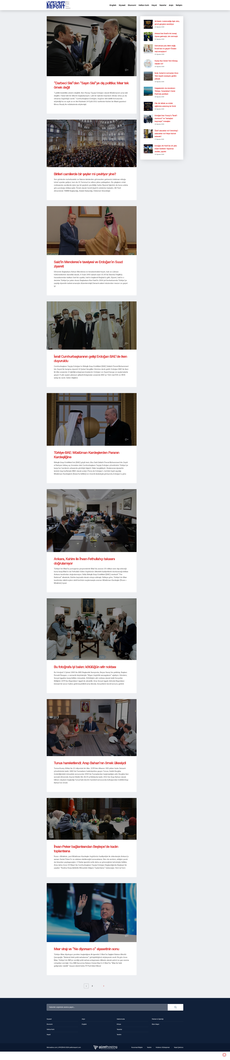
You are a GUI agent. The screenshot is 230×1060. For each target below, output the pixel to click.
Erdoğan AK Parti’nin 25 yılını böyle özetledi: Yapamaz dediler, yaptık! (166, 149)
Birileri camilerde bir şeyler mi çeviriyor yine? (85, 174)
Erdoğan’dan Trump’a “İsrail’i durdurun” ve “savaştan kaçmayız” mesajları (166, 118)
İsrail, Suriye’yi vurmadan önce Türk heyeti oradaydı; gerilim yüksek (166, 76)
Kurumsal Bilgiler (137, 1047)
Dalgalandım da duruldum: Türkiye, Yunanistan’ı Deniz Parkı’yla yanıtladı (165, 91)
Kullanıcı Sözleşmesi (163, 1047)
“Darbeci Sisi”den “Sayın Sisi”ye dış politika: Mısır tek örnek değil (91, 85)
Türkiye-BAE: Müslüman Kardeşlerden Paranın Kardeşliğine (86, 454)
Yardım (149, 1047)
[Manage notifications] (224, 1055)
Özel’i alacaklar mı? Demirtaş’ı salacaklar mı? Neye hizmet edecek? (166, 134)
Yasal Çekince (178, 1047)
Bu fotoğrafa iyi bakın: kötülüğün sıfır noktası (85, 667)
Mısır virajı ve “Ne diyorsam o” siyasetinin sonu (86, 949)
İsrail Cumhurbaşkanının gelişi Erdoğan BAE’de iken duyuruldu (90, 358)
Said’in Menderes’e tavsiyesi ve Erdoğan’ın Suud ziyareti (88, 264)
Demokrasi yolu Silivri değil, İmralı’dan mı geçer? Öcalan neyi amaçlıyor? (165, 49)
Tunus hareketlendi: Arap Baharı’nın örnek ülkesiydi (90, 763)
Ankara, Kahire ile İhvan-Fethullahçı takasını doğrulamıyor (84, 561)
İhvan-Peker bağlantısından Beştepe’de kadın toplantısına (86, 848)
